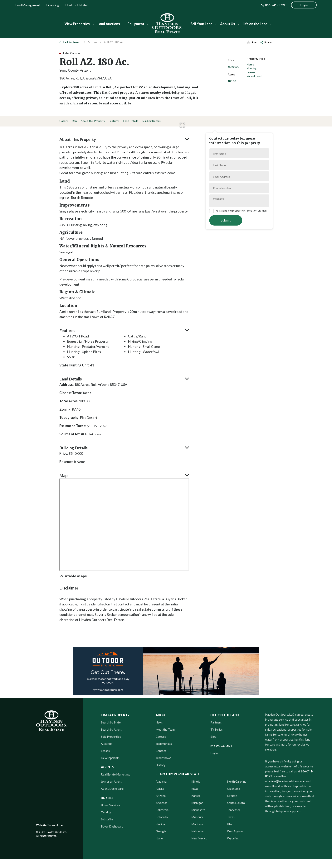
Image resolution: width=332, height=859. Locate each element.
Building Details (151, 120)
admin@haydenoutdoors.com (286, 781)
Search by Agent (111, 729)
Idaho (159, 838)
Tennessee (234, 810)
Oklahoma (233, 788)
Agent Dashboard (112, 788)
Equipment (136, 24)
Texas (231, 817)
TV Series (216, 729)
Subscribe (107, 819)
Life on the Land (255, 24)
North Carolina (236, 781)
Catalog (106, 812)
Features (114, 120)
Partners (216, 722)
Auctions (106, 743)
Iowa (194, 788)
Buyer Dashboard (112, 826)
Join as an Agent (111, 781)
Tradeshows (163, 758)
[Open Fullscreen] (182, 124)
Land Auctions (108, 24)
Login (214, 753)
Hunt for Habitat (76, 5)
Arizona (92, 42)
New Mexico (199, 838)
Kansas (196, 795)
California (162, 810)
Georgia (161, 831)
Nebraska (197, 831)
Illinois (195, 781)
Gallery (63, 120)
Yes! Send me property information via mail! (241, 210)
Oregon (232, 795)
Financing (52, 5)
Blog (213, 736)
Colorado (162, 817)
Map (74, 120)
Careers (161, 736)
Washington (235, 831)
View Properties (77, 24)
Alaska (160, 788)
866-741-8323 (275, 5)
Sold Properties (111, 736)
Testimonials (164, 743)
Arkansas (161, 802)
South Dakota (236, 802)
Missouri (197, 817)
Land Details (130, 120)
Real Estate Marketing (115, 774)
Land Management (27, 5)
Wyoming (233, 838)
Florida (160, 824)
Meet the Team (165, 729)
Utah (230, 824)
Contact (161, 750)
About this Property (93, 120)
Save (254, 42)
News (159, 722)
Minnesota (198, 810)
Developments (110, 758)
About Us (227, 24)
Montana (197, 824)
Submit (226, 220)
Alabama (161, 781)
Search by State (111, 722)
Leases (105, 750)
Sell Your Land (201, 24)
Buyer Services (110, 805)
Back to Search (71, 42)
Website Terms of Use (49, 825)
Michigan (197, 802)
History (160, 765)
